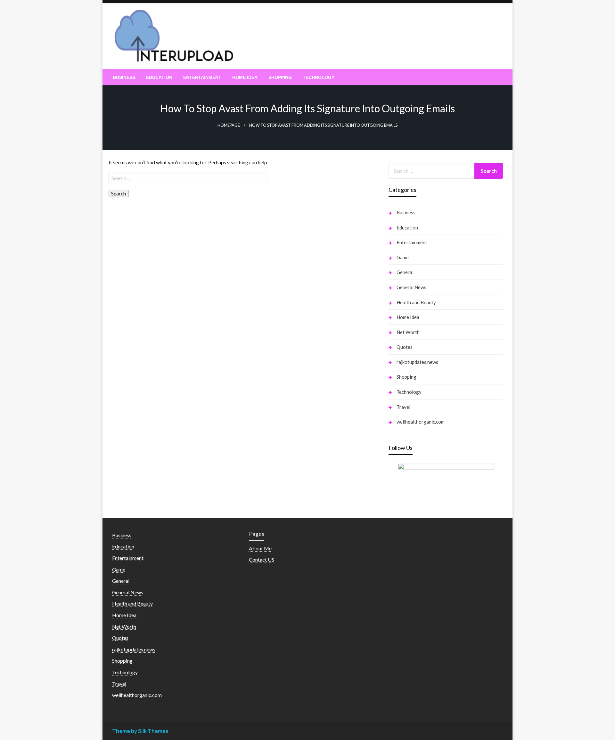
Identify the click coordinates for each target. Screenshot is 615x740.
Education (159, 77)
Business (124, 77)
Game (403, 257)
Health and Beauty (416, 302)
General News (411, 287)
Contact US (261, 559)
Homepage (228, 125)
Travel (403, 407)
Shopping (280, 77)
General (405, 272)
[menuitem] (124, 77)
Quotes (405, 347)
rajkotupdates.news (417, 362)
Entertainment (202, 77)
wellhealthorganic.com (421, 422)
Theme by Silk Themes (140, 730)
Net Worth (408, 332)
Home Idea (245, 77)
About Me (260, 548)
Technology (318, 77)
